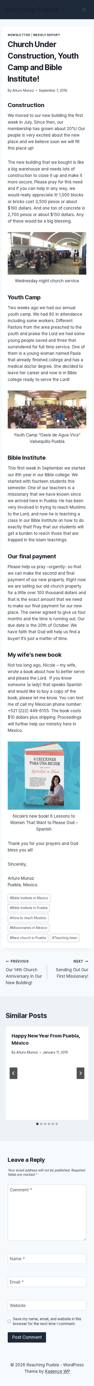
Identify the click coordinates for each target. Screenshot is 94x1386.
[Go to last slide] (13, 1073)
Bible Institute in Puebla (28, 908)
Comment (21, 1189)
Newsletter (19, 35)
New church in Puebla (28, 938)
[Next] (80, 1073)
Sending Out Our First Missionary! (72, 969)
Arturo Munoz (23, 90)
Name (17, 1258)
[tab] (37, 1124)
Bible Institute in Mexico (29, 898)
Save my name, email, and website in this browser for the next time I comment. (47, 1321)
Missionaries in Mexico (28, 928)
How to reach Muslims (28, 918)
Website (18, 1305)
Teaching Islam (64, 938)
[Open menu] (83, 9)
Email (17, 1282)
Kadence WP (57, 1371)
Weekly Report (46, 35)
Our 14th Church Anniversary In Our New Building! (24, 972)
